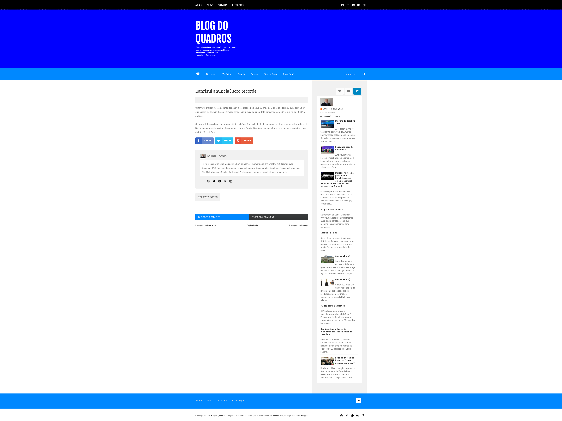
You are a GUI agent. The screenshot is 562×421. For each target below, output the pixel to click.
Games (254, 74)
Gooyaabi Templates (280, 416)
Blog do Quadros (213, 32)
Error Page (238, 4)
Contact (222, 4)
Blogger (304, 416)
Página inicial (252, 225)
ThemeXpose (252, 416)
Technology (270, 74)
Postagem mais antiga (298, 225)
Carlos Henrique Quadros (334, 109)
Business (211, 74)
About (210, 4)
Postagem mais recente (205, 225)
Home (198, 4)
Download (288, 74)
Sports (241, 74)
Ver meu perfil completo (330, 116)
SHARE (207, 140)
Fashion (227, 74)
